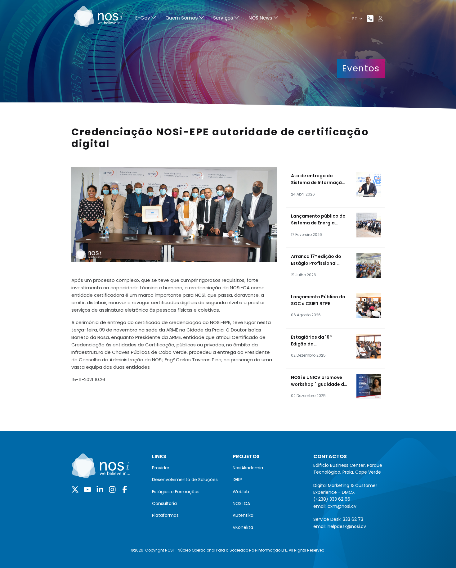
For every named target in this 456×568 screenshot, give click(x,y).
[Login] (380, 18)
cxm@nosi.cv (342, 506)
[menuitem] (146, 18)
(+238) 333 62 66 (331, 499)
